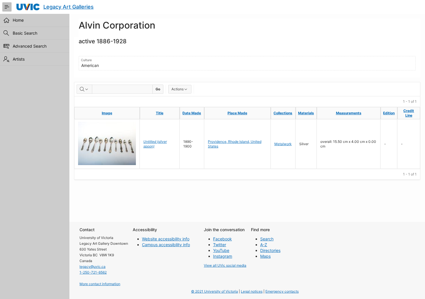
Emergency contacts (282, 291)
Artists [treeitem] (19, 59)
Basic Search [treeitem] (25, 33)
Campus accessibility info (166, 244)
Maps (265, 256)
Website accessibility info (165, 238)
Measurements (348, 113)
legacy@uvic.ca (93, 266)
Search (267, 238)
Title (159, 113)
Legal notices (252, 291)
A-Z (263, 244)
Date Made (191, 113)
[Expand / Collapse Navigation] (7, 7)
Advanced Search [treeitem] (30, 46)
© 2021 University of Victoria (214, 291)
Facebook (222, 238)
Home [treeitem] (18, 20)
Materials (306, 113)
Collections (283, 113)
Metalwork (283, 144)
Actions (177, 89)
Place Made (237, 113)
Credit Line (408, 113)
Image (107, 113)
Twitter (219, 244)
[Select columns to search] (84, 89)
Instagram (222, 256)
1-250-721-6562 (93, 272)
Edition (389, 113)
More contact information (100, 284)
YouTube (221, 250)
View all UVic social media (225, 265)
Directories (270, 250)
